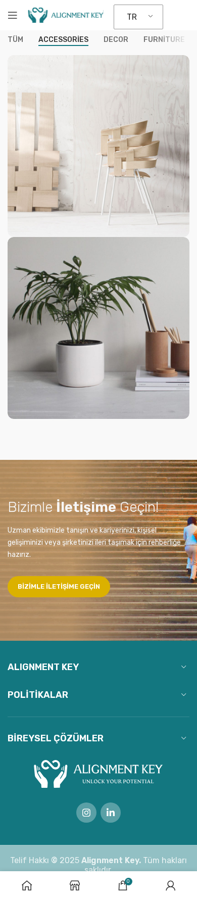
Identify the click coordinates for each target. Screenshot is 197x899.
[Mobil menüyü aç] (13, 15)
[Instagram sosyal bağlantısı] (86, 812)
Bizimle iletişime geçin (59, 586)
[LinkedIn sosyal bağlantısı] (111, 812)
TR (132, 17)
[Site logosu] (66, 14)
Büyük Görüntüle (180, 64)
